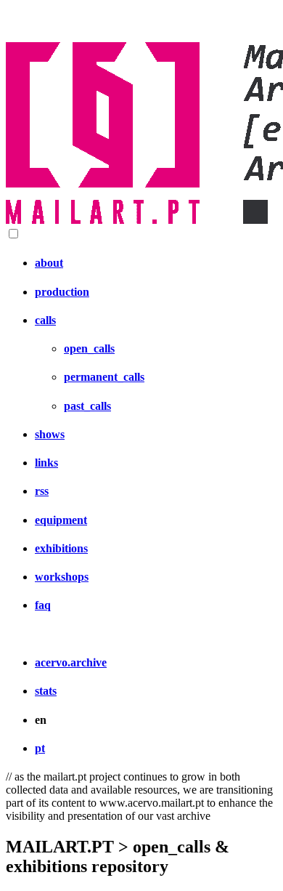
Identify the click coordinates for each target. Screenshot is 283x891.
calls (45, 320)
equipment (61, 520)
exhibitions (61, 548)
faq (43, 605)
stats (46, 691)
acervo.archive (71, 662)
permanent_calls (104, 377)
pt (40, 748)
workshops (62, 577)
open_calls (89, 348)
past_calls (87, 406)
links (46, 462)
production (62, 292)
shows (50, 434)
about (49, 263)
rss (42, 491)
